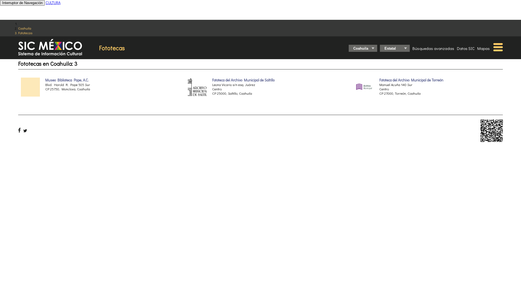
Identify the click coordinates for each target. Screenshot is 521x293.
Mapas (483, 48)
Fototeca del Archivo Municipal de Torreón (411, 80)
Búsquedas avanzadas (433, 48)
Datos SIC (466, 48)
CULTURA (53, 2)
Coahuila (24, 28)
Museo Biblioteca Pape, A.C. (67, 80)
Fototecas (25, 32)
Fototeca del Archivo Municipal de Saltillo (243, 80)
